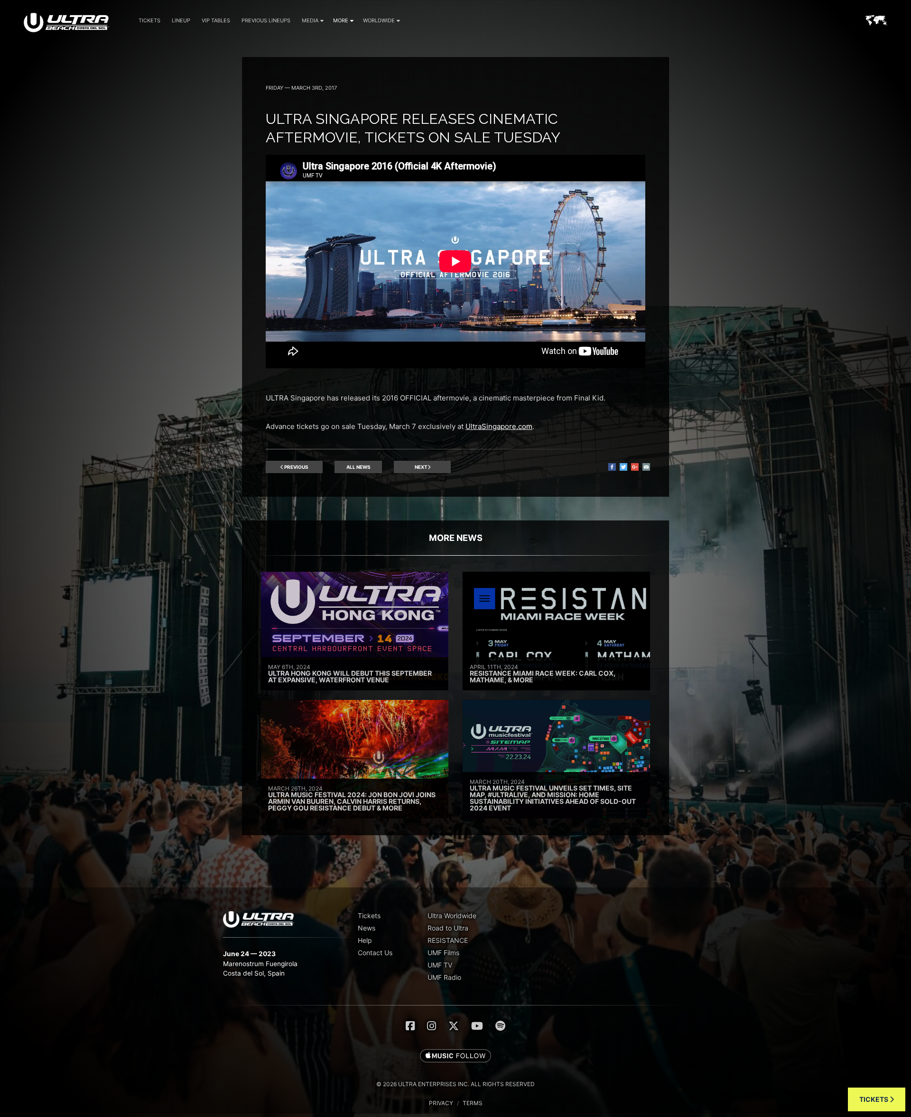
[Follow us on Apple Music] (455, 1056)
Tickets (149, 20)
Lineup (181, 20)
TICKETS (874, 1099)
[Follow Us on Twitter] (454, 1025)
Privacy (441, 1103)
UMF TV (440, 965)
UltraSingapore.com (498, 426)
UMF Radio (444, 977)
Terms (473, 1103)
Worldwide (379, 20)
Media (310, 20)
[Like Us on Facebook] (410, 1025)
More (340, 20)
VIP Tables (216, 20)
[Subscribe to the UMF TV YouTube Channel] (477, 1025)
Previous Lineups (266, 20)
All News (358, 467)
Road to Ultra (448, 928)
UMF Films (443, 953)
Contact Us (375, 953)
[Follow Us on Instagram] (431, 1025)
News (366, 928)
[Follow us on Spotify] (500, 1025)
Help (365, 940)
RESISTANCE (448, 940)
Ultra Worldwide (452, 916)
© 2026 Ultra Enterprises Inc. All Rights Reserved (455, 1084)
